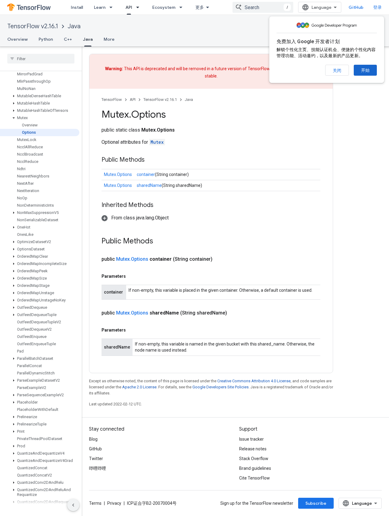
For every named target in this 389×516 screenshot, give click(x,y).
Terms (95, 503)
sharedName (149, 185)
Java (74, 26)
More (109, 39)
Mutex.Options (118, 174)
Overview (17, 39)
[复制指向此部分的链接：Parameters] (132, 276)
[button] (39, 96)
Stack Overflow (253, 458)
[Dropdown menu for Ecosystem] (182, 7)
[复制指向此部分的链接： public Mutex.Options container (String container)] (220, 259)
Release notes (253, 448)
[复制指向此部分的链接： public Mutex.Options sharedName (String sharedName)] (234, 313)
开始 (365, 70)
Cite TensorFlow (254, 478)
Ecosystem (163, 7)
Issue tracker (251, 439)
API (129, 7)
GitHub (356, 7)
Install (77, 7)
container (146, 174)
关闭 (337, 70)
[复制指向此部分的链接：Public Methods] (151, 160)
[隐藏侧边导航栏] (73, 505)
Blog (93, 439)
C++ (68, 39)
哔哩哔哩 (97, 468)
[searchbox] (40, 59)
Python (46, 39)
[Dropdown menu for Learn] (112, 7)
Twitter (96, 458)
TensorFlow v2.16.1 (32, 26)
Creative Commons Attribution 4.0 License (254, 381)
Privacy (114, 503)
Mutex (157, 142)
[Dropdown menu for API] (139, 7)
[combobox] (262, 7)
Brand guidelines (255, 468)
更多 (199, 7)
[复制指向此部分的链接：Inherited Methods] (159, 205)
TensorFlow (112, 99)
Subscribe (315, 503)
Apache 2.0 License (139, 387)
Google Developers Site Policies (220, 387)
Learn (99, 7)
